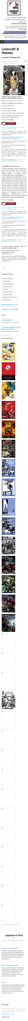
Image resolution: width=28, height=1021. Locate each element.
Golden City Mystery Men (8, 284)
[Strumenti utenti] (25, 61)
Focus (12, 322)
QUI (13, 142)
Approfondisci (23, 37)
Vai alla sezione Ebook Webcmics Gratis (10, 924)
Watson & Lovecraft (7, 292)
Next (5, 342)
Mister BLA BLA (6, 281)
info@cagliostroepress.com (8, 1014)
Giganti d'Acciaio (6, 300)
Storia (4, 982)
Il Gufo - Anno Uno (7, 286)
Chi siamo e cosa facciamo (10, 309)
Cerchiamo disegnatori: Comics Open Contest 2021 (11, 328)
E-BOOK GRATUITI (7, 320)
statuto (18, 1010)
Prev (3, 342)
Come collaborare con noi (10, 305)
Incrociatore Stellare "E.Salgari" (10, 297)
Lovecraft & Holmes (7, 294)
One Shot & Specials (7, 278)
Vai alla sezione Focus (6, 335)
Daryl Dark (5, 289)
